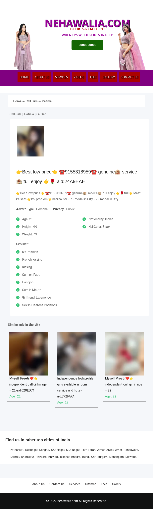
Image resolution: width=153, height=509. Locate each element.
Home (24, 77)
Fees (93, 77)
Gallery (108, 77)
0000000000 (87, 45)
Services (61, 77)
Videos (79, 77)
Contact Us (129, 77)
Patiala (47, 101)
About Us (41, 77)
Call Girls (32, 101)
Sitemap (90, 484)
